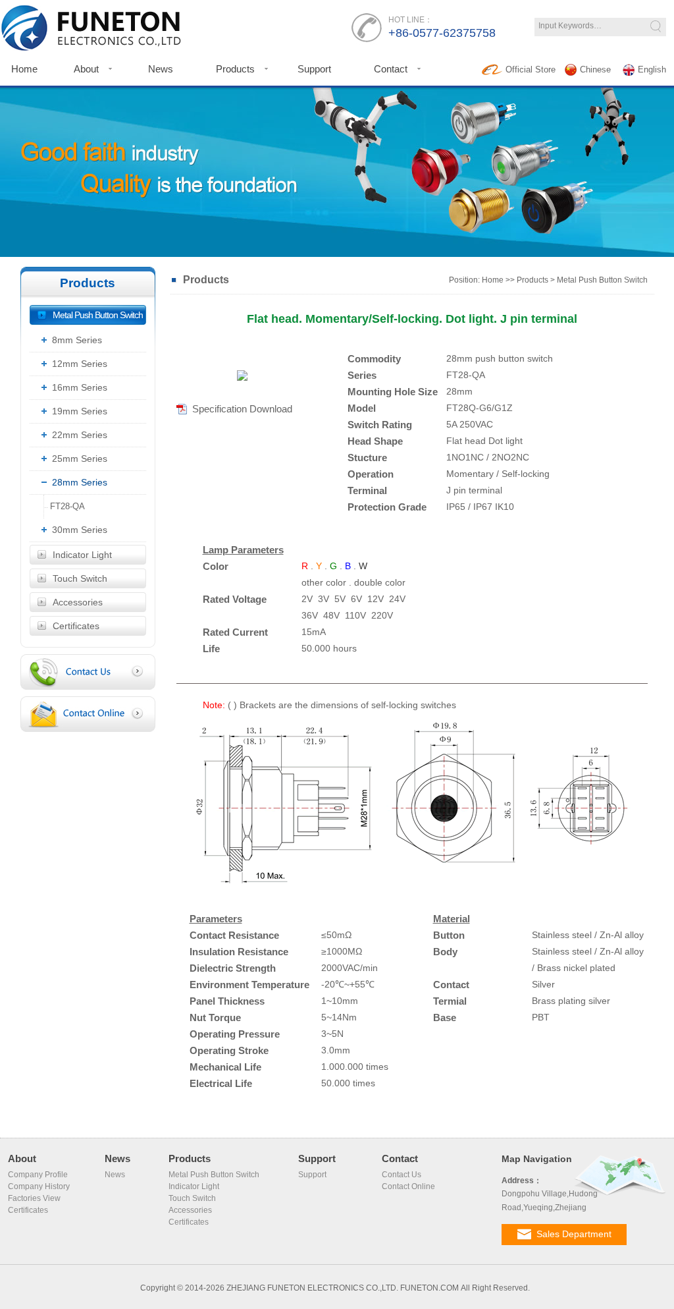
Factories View (34, 1198)
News (160, 68)
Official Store (531, 69)
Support (314, 68)
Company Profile (38, 1174)
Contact (390, 68)
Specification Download (242, 409)
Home (493, 280)
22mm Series (79, 435)
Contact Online (408, 1186)
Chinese (595, 69)
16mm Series (79, 387)
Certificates (76, 626)
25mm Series (79, 458)
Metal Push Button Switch (98, 315)
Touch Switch (80, 578)
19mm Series (79, 411)
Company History (39, 1186)
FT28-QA (64, 506)
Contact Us (401, 1174)
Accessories (78, 602)
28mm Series (79, 482)
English (652, 69)
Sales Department (573, 1234)
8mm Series (77, 340)
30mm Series (79, 529)
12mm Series (79, 363)
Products (235, 68)
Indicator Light (82, 554)
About (86, 68)
